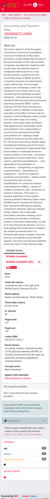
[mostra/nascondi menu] (3, 9)
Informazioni (13, 420)
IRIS (3, 14)
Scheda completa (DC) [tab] (20, 261)
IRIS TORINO (14, 14)
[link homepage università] (33, 5)
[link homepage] (10, 5)
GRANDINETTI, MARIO (17, 33)
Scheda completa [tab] (16, 256)
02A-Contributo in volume (17, 18)
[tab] (39, 262)
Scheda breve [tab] (14, 250)
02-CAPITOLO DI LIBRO (35, 14)
